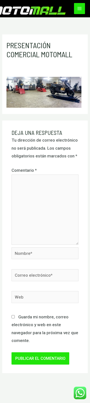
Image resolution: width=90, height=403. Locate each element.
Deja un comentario (25, 63)
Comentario (24, 170)
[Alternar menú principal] (79, 8)
